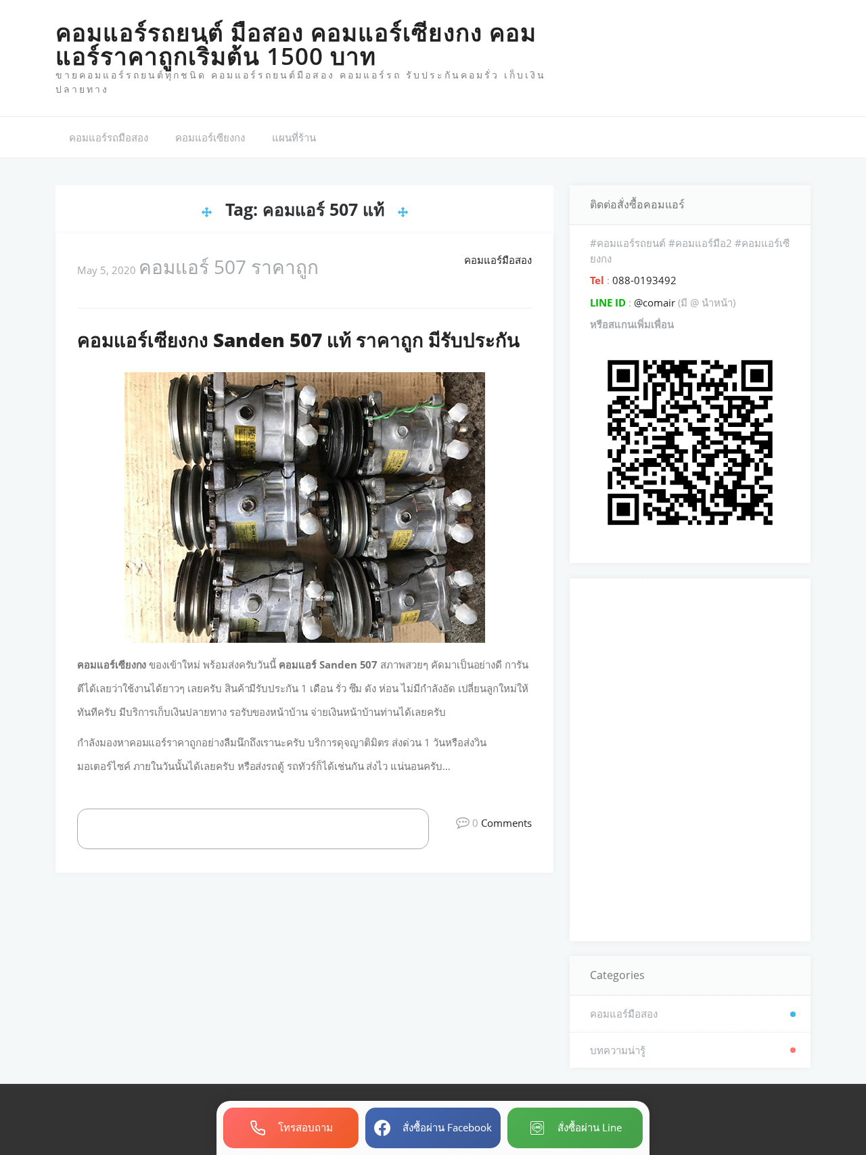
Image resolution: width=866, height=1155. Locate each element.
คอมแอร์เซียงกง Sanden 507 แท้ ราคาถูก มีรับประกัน (298, 340)
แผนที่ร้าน (294, 137)
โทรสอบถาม (305, 1127)
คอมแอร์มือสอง (498, 260)
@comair (654, 302)
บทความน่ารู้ (617, 1050)
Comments (506, 823)
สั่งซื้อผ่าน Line (589, 1127)
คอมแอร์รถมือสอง (108, 137)
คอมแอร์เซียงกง (210, 137)
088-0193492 (643, 280)
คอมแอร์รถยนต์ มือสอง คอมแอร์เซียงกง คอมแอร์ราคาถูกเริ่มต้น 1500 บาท (296, 44)
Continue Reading (268, 828)
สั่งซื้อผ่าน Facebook (447, 1127)
